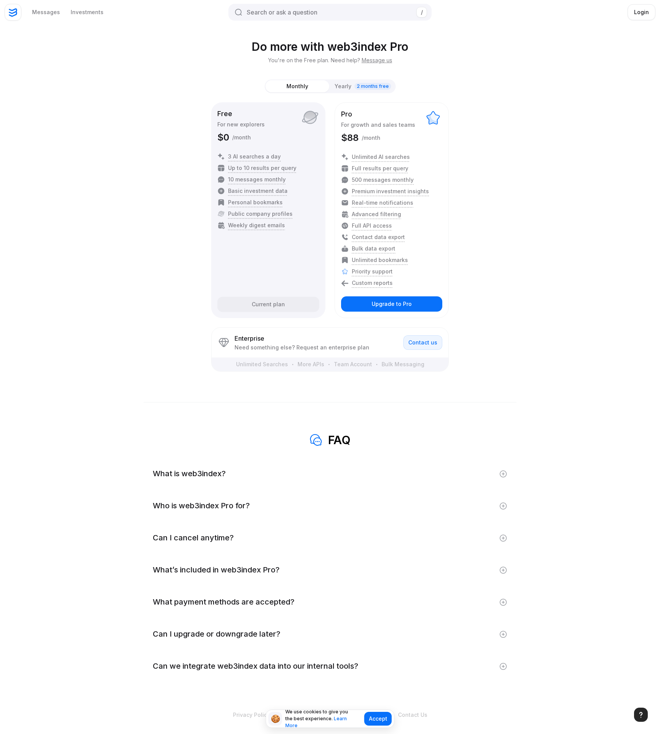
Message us (377, 60)
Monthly (297, 86)
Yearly (362, 86)
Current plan (268, 304)
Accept (378, 718)
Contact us (422, 342)
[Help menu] (641, 715)
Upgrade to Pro (392, 304)
